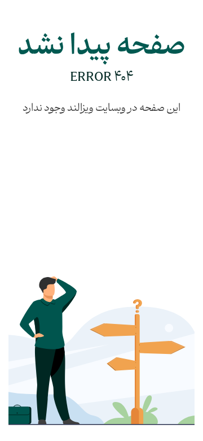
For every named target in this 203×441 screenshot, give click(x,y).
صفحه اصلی (119, 239)
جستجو (127, 279)
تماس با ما (171, 259)
